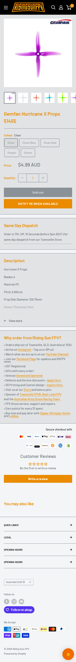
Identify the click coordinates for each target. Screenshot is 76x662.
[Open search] (53, 7)
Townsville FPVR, (31, 394)
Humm (66, 413)
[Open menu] (6, 7)
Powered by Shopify (15, 653)
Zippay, (44, 413)
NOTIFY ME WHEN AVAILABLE (38, 203)
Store (27, 389)
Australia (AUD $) (15, 582)
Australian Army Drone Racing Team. (37, 399)
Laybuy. (14, 416)
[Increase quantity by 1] (43, 178)
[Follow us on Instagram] (14, 601)
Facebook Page (26, 359)
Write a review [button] (38, 479)
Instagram (25, 349)
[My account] (61, 7)
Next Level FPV (51, 394)
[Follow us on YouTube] (21, 601)
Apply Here (54, 380)
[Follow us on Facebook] (6, 601)
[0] (68, 7)
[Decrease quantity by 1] (22, 178)
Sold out (38, 192)
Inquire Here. (55, 385)
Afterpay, (55, 413)
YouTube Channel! (57, 354)
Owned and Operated (29, 375)
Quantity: (10, 178)
